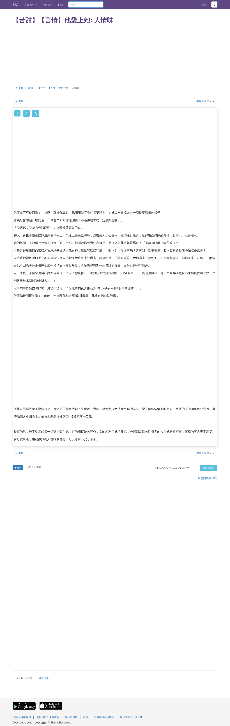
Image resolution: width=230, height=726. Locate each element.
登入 (204, 4)
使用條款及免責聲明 (47, 717)
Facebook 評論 (24, 678)
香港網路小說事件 (104, 717)
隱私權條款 (71, 717)
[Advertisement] (115, 56)
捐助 (60, 4)
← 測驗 (19, 101)
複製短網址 (209, 468)
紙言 (16, 4)
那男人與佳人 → (205, 101)
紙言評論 (44, 678)
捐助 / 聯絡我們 (22, 717)
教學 (85, 717)
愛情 (30, 88)
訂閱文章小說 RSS (132, 717)
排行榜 (46, 4)
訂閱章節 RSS (208, 478)
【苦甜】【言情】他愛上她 (53, 88)
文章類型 (29, 4)
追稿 (19, 467)
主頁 (20, 88)
